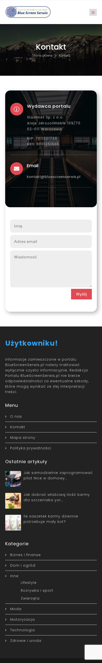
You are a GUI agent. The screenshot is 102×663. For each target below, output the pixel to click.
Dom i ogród (22, 565)
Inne (14, 576)
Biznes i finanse (25, 554)
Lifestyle (29, 582)
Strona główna (42, 55)
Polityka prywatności (30, 448)
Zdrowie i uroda (25, 640)
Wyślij (81, 294)
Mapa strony (22, 437)
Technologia (22, 630)
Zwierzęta (30, 598)
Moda (16, 608)
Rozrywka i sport (37, 590)
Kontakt (17, 427)
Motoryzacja (22, 619)
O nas (16, 416)
